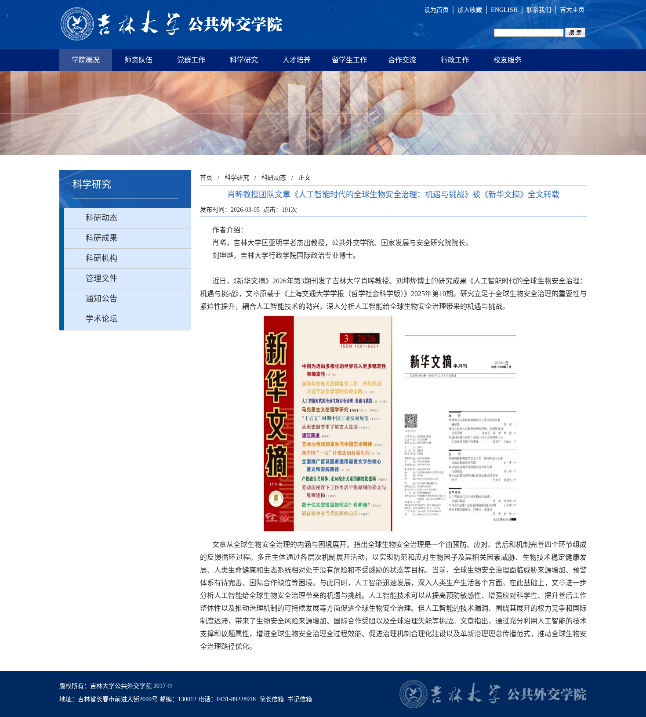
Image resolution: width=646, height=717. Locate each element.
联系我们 (538, 10)
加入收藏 (469, 10)
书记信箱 (299, 699)
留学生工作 (349, 60)
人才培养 (297, 60)
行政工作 (455, 60)
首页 (206, 177)
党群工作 (191, 60)
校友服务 (508, 60)
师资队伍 (138, 60)
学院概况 (86, 60)
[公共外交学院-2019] (171, 25)
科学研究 (244, 60)
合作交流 (402, 60)
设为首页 (436, 10)
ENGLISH (504, 10)
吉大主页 (572, 10)
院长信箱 (271, 699)
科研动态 (273, 177)
